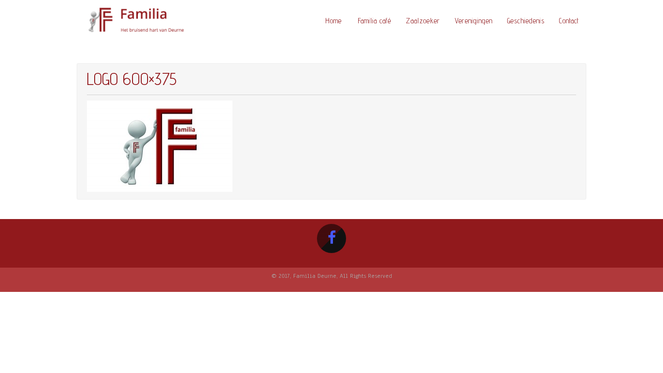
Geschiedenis (526, 21)
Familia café (374, 21)
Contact (569, 21)
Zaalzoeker (423, 21)
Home (333, 21)
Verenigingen (474, 21)
